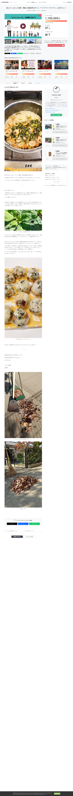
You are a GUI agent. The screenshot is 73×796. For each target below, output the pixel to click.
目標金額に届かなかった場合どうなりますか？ (52, 177)
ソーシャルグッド (38, 10)
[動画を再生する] (23, 26)
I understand (57, 793)
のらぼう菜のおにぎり (12, 87)
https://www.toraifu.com (51, 108)
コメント (37, 83)
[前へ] (6, 26)
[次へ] (40, 26)
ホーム (8, 83)
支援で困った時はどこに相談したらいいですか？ (52, 179)
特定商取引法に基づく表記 (50, 112)
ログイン (64, 2)
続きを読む (65, 106)
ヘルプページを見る (56, 181)
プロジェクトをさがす (42, 2)
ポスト (8, 53)
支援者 (22, 83)
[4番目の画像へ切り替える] (30, 41)
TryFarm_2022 (31, 10)
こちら (56, 185)
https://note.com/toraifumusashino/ (53, 110)
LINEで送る (20, 53)
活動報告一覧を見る (17, 536)
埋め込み (33, 53)
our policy (45, 794)
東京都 (44, 10)
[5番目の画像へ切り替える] (38, 41)
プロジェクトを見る (29, 536)
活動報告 (15, 83)
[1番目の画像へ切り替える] (8, 41)
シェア (14, 53)
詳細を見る (48, 132)
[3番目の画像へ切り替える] (23, 41)
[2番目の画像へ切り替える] (15, 41)
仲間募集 (30, 83)
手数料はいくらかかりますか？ (50, 175)
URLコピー (27, 53)
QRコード (39, 53)
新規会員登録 (69, 2)
